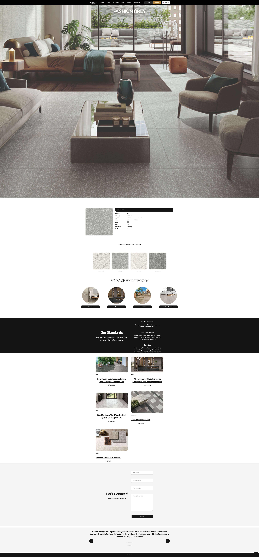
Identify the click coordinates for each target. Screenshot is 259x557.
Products (133, 415)
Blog (123, 2)
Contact (129, 2)
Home (102, 2)
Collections (116, 2)
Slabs (116, 306)
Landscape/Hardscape (142, 306)
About (108, 2)
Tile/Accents (90, 306)
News (97, 374)
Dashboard (137, 2)
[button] (166, 2)
